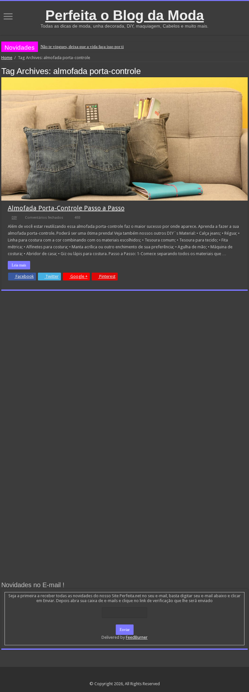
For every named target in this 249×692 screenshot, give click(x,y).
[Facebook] (124, 676)
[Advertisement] (124, 344)
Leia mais (19, 265)
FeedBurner (137, 637)
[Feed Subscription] (246, 70)
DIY (14, 218)
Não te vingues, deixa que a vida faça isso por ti (82, 46)
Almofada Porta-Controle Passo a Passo (66, 208)
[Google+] (118, 676)
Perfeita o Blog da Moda (124, 15)
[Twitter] (130, 676)
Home (6, 57)
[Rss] (112, 676)
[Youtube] (137, 676)
